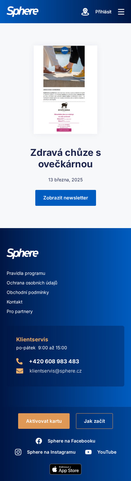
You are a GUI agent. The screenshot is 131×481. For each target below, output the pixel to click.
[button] (121, 12)
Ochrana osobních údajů (32, 282)
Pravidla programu (26, 273)
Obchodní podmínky (28, 292)
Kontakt (15, 301)
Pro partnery (20, 311)
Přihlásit (103, 11)
